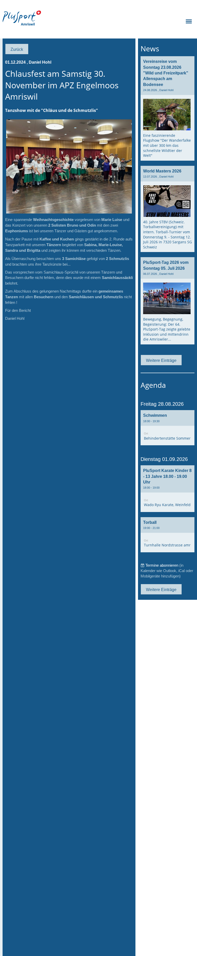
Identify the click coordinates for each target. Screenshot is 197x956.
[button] (167, 427)
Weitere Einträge (161, 360)
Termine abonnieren (161, 565)
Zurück (17, 49)
